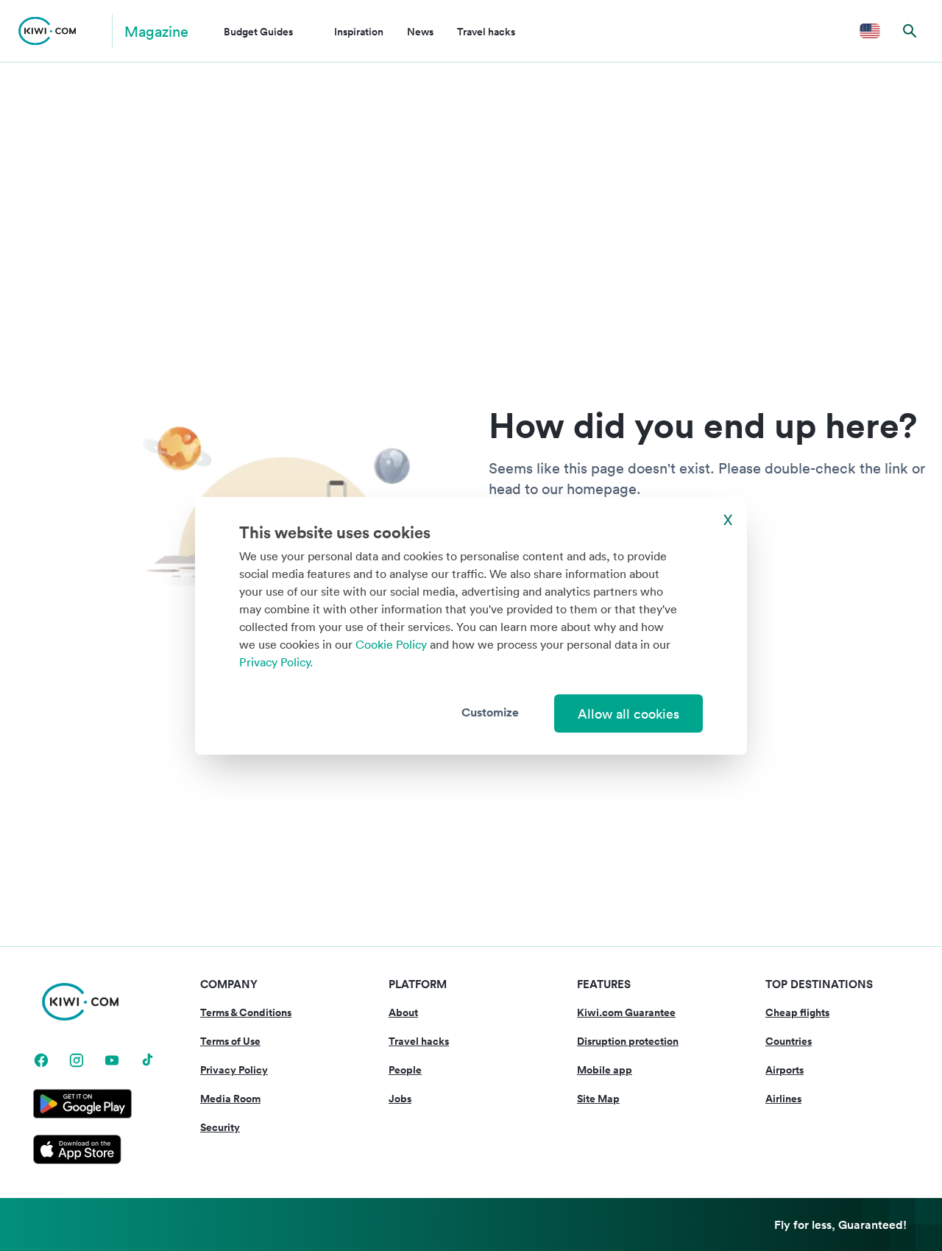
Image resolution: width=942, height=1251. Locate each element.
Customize (490, 712)
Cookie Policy (391, 644)
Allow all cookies (628, 713)
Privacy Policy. (276, 662)
